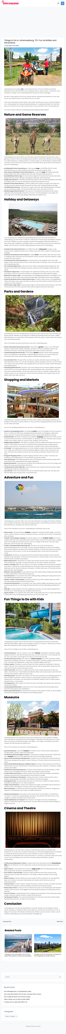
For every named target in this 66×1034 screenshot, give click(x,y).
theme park (43, 249)
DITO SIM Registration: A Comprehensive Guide (17, 991)
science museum (36, 659)
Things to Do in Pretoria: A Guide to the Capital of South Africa (47, 955)
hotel (36, 255)
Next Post (60, 921)
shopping (40, 437)
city (22, 89)
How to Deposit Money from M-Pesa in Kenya (17, 997)
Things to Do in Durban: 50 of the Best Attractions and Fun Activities (18, 955)
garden (41, 347)
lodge (37, 168)
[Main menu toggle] (62, 3)
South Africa (8, 45)
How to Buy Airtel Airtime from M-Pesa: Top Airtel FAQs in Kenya (22, 994)
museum (26, 751)
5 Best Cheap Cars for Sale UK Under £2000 (17, 999)
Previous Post (6, 921)
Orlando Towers (48, 538)
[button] (58, 3)
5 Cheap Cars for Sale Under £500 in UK (15, 1002)
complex (27, 532)
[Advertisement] (33, 20)
